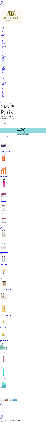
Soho (2, 89)
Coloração (3, 30)
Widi (2, 97)
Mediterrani (3, 70)
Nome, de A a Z (3, 136)
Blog (1, 99)
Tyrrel (2, 95)
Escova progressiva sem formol (6, 27)
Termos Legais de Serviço (3, 409)
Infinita (3, 57)
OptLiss (3, 80)
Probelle (3, 84)
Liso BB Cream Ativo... (4, 378)
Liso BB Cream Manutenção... (5, 390)
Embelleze (3, 48)
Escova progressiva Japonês (5, 28)
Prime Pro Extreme (4, 83)
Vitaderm (3, 96)
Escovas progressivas (4, 26)
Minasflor (3, 71)
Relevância (1, 136)
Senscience (3, 88)
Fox (2, 53)
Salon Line (3, 87)
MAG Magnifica (3, 68)
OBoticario (3, 78)
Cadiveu (3, 45)
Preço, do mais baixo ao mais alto (10, 136)
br (1, 3)
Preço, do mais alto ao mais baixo (16, 136)
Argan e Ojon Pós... (3, 176)
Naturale (3, 74)
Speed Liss (3, 91)
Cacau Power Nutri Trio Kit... (5, 301)
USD (1, 6)
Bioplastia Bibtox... (3, 201)
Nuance (3, 77)
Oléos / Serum (3, 34)
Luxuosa (3, 67)
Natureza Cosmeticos (4, 75)
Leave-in (3, 33)
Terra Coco (3, 93)
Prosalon (3, 85)
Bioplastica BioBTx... (4, 227)
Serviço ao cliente (2, 411)
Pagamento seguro (2, 410)
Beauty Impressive (3, 43)
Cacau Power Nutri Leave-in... (5, 277)
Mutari (2, 72)
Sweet (2, 92)
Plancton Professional (4, 82)
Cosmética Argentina (4, 46)
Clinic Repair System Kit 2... (5, 315)
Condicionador (3, 32)
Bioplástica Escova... (4, 239)
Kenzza (3, 60)
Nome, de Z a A (6, 136)
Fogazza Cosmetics (4, 52)
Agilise (3, 40)
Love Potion (3, 66)
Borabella (3, 44)
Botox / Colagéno (3, 29)
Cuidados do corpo (2, 35)
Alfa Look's (3, 41)
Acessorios (2, 37)
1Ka (2, 39)
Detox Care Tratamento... (4, 352)
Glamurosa (3, 54)
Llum (2, 64)
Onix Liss (3, 79)
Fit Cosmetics (3, 51)
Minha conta (1, 1)
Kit (2, 31)
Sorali (2, 90)
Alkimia (3, 42)
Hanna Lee (3, 55)
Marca (2, 38)
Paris (2, 81)
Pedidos (2, 415)
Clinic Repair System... (4, 327)
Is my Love (3, 58)
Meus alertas (2, 417)
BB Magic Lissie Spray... (4, 188)
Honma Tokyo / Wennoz (4, 56)
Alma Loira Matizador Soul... (5, 151)
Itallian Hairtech (3, 59)
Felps (2, 50)
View (0, 135)
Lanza (2, 62)
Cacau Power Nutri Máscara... (5, 289)
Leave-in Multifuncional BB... (5, 366)
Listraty (3, 63)
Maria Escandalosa (4, 69)
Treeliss (3, 94)
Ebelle (2, 47)
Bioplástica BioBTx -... (4, 213)
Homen (2, 36)
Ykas (2, 98)
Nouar (2, 76)
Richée (3, 86)
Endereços (2, 416)
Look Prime (3, 65)
